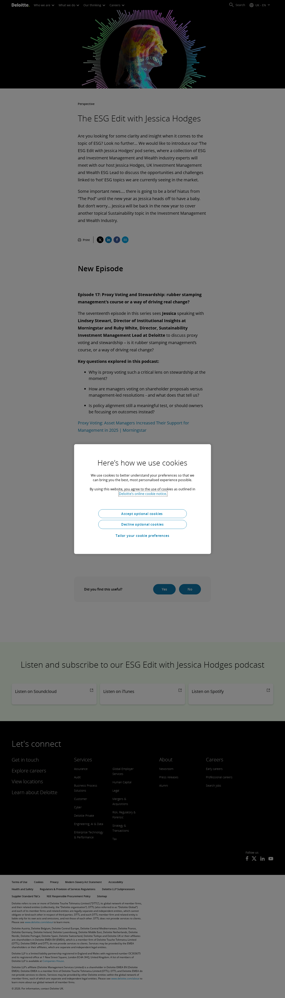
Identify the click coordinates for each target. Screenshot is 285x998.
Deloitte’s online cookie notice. (143, 493)
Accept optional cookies (142, 513)
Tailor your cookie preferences (142, 535)
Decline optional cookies (142, 524)
